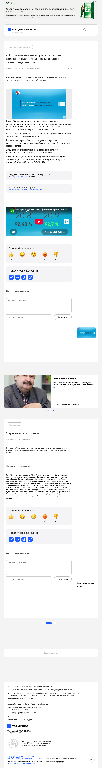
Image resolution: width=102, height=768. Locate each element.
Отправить (62, 317)
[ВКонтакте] (11, 277)
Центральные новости (20, 47)
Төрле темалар (51, 653)
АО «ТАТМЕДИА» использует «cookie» (23, 758)
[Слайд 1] (46, 410)
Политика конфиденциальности (21, 763)
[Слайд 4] (53, 410)
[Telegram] (23, 277)
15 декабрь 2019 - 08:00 (14, 439)
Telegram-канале (18, 176)
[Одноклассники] (17, 277)
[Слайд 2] (48, 410)
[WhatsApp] (30, 277)
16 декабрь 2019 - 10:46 (14, 68)
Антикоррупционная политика (20, 756)
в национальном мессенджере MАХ (26, 189)
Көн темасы (14, 425)
